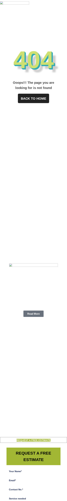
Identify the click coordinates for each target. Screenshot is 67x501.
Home (30, 29)
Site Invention (46, 433)
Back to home (33, 98)
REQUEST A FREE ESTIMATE (34, 440)
